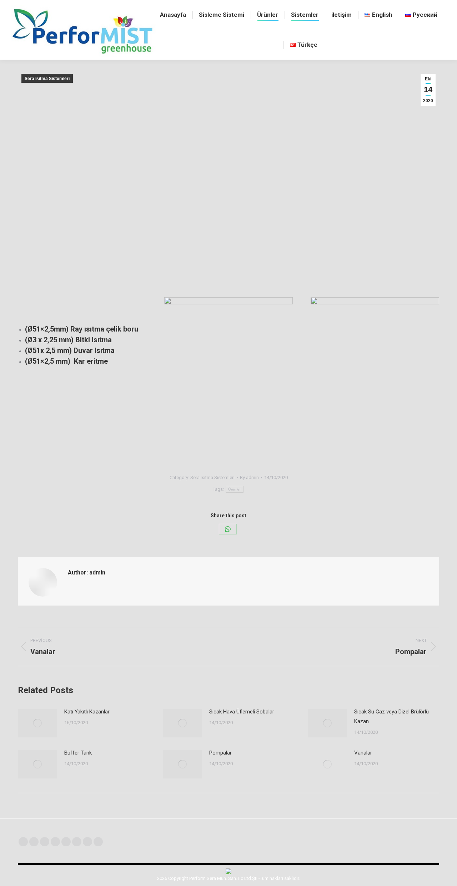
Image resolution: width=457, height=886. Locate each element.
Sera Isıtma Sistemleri (47, 78)
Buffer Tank (78, 753)
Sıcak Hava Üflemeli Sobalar (241, 711)
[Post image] (37, 723)
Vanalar (363, 753)
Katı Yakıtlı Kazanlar (87, 711)
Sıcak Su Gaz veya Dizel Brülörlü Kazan (391, 716)
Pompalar (220, 753)
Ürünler (234, 489)
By (249, 477)
